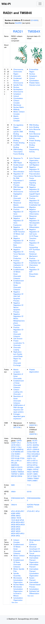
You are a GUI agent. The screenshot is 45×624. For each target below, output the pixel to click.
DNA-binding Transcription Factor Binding (18, 151)
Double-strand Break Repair (18, 166)
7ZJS (13, 520)
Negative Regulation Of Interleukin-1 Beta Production (18, 242)
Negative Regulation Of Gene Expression (18, 221)
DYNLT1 (14, 447)
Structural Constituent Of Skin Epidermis (34, 548)
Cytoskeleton (18, 98)
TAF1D (29, 476)
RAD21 (18, 31)
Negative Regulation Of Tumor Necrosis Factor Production (19, 253)
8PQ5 (13, 522)
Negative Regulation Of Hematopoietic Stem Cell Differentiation (34, 222)
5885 (13, 485)
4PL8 (37, 511)
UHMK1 (35, 480)
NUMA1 (17, 454)
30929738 (32, 425)
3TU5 (29, 511)
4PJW (18, 511)
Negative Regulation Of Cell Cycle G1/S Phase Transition (34, 233)
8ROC (18, 527)
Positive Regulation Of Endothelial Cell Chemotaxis (34, 261)
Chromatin (17, 76)
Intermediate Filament (33, 565)
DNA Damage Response (18, 188)
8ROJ (22, 533)
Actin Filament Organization (34, 159)
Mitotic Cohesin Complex (19, 112)
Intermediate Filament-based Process (34, 584)
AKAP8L (36, 445)
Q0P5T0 (30, 507)
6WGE (13, 518)
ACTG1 (29, 445)
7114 (28, 485)
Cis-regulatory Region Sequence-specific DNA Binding (18, 129)
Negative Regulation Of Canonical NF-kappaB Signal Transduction (34, 191)
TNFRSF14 (15, 474)
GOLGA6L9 (35, 454)
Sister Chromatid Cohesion (17, 198)
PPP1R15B (15, 458)
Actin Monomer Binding (34, 130)
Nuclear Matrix (18, 107)
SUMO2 (14, 472)
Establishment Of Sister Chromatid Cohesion (18, 563)
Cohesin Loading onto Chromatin (18, 391)
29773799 (16, 427)
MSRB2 (18, 451)
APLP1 (29, 449)
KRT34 (35, 463)
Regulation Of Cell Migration (34, 163)
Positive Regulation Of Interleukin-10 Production (18, 263)
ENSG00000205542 (33, 499)
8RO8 (13, 524)
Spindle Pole (17, 85)
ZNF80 (19, 476)
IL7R (12, 451)
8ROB (13, 527)
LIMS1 (37, 467)
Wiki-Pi (6, 3)
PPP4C (35, 469)
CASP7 (13, 443)
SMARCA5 (15, 465)
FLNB (13, 449)
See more (15, 602)
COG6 (29, 451)
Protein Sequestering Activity (34, 149)
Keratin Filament (32, 579)
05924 (13, 491)
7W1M (18, 518)
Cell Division (17, 338)
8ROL (18, 535)
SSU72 (19, 467)
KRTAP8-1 (31, 467)
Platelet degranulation (34, 370)
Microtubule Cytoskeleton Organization (18, 580)
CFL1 (19, 443)
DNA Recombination (18, 170)
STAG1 (13, 469)
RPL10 (13, 460)
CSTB (13, 445)
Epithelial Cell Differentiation (34, 592)
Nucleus (16, 87)
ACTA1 (35, 440)
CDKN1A (36, 449)
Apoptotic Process (16, 183)
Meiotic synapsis (16, 370)
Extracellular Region (33, 70)
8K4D (18, 520)
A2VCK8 (30, 504)
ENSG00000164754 (17, 499)
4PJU (13, 511)
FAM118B (35, 451)
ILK (34, 458)
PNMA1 (30, 469)
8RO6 (18, 522)
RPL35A (14, 463)
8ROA (22, 524)
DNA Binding (18, 136)
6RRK (13, 515)
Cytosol (16, 96)
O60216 (14, 504)
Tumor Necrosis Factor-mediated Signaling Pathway (35, 180)
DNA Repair (17, 162)
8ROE (18, 529)
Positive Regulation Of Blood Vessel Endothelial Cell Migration (34, 202)
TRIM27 (36, 478)
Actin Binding (34, 127)
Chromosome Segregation (18, 192)
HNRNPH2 (19, 449)
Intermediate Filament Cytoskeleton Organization (34, 572)
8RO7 (22, 522)
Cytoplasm (17, 94)
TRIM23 (30, 478)
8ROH (13, 533)
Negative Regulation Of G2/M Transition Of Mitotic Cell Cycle (19, 231)
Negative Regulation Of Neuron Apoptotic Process (18, 307)
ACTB (35, 443)
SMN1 (35, 474)
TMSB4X (34, 31)
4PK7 (22, 511)
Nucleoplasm (18, 89)
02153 (29, 491)
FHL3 (19, 447)
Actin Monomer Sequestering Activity (34, 136)
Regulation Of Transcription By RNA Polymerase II (18, 177)
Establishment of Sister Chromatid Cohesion (18, 384)
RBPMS (35, 472)
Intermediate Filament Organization (33, 560)
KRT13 (29, 460)
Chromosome (18, 91)
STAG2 (19, 469)
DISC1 (18, 445)
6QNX (13, 513)
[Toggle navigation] (40, 3)
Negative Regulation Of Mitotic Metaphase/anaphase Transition (18, 319)
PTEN (22, 458)
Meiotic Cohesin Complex (16, 118)
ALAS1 (29, 447)
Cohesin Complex (16, 101)
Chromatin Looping (17, 348)
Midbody (16, 109)
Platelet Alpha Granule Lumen (34, 84)
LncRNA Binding (16, 146)
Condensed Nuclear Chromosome (18, 80)
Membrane (17, 105)
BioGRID (18, 23)
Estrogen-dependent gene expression (19, 416)
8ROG (18, 531)
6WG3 (18, 515)
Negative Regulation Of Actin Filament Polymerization (34, 170)
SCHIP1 (30, 474)
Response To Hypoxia (18, 159)
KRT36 (29, 465)
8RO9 (18, 524)
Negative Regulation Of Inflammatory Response (34, 212)
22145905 (34, 20)
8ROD (13, 529)
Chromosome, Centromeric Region (18, 71)
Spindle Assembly (17, 574)
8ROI (18, 533)
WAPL (22, 474)
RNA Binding (33, 125)
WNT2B (14, 476)
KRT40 (35, 465)
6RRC (18, 513)
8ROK (13, 535)
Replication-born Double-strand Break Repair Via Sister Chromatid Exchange (18, 358)
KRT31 (29, 463)
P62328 (36, 504)
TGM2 (34, 476)
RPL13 (18, 460)
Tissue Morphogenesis (34, 554)
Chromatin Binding (17, 139)
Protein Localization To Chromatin (18, 343)
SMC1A (14, 467)
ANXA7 (35, 447)
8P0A (22, 520)
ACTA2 (29, 443)
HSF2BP (35, 456)
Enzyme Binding (32, 143)
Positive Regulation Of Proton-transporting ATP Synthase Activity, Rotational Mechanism (34, 248)
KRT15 (35, 460)
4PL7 (33, 511)
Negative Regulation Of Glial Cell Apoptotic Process (18, 296)
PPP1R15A (15, 456)
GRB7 (29, 456)
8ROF (13, 531)
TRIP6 (29, 480)
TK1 (38, 476)
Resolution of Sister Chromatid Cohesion (18, 399)
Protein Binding (18, 142)
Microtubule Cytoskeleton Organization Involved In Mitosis (18, 591)
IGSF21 (30, 458)
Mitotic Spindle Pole (18, 570)
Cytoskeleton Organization (18, 599)
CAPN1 (19, 440)
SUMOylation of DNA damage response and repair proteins (19, 408)
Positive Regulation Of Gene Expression (18, 212)
